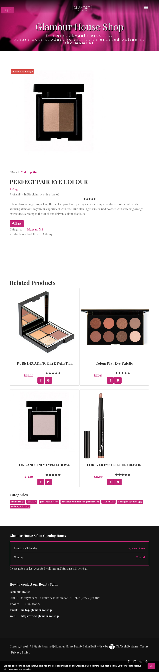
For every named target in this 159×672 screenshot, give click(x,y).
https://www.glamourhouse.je (40, 616)
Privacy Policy (20, 652)
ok (151, 666)
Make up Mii (29, 172)
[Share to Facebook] (40, 380)
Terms (144, 646)
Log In (7, 10)
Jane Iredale (49, 501)
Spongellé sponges (130, 501)
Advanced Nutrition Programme (80, 501)
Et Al (32, 501)
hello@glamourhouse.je (37, 610)
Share (18, 223)
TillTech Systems (126, 646)
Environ (17, 501)
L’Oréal (108, 501)
